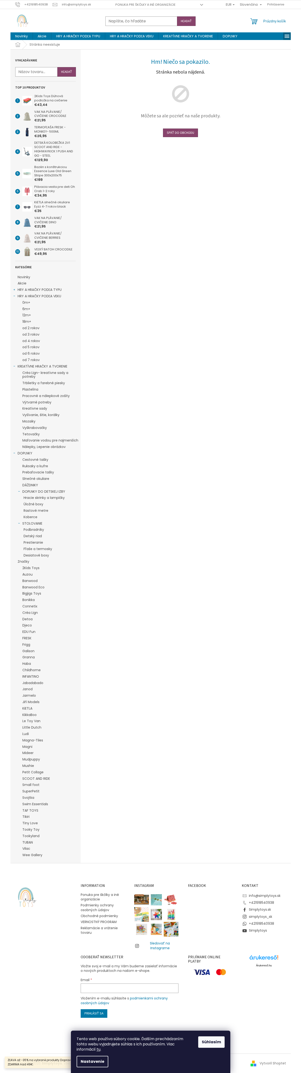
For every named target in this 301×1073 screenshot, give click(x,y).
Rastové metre (36, 510)
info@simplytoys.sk (265, 895)
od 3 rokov (30, 334)
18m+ (26, 321)
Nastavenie (92, 1061)
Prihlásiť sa (94, 1013)
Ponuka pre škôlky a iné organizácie (145, 4)
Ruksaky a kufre (35, 466)
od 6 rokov (31, 353)
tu (98, 1049)
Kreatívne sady (34, 408)
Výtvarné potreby (36, 402)
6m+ (26, 309)
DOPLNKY (25, 453)
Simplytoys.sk (260, 909)
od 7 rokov (31, 360)
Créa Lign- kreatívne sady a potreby (45, 374)
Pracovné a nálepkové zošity (46, 395)
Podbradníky (34, 529)
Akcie (22, 283)
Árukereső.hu (264, 965)
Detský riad (33, 536)
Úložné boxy (33, 504)
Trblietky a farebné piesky (43, 383)
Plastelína (30, 389)
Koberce (30, 517)
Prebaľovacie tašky (38, 472)
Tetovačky (31, 434)
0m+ (26, 302)
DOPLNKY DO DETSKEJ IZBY (43, 491)
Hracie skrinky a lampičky (44, 497)
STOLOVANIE (32, 523)
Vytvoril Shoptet (273, 1063)
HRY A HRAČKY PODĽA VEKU (39, 296)
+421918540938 (261, 902)
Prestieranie (33, 542)
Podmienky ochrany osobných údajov (97, 907)
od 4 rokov (31, 340)
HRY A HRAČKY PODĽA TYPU (40, 289)
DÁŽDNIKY (30, 485)
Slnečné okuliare (35, 478)
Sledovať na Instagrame (160, 945)
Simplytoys (258, 930)
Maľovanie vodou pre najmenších (50, 440)
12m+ (26, 315)
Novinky (24, 277)
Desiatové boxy (36, 555)
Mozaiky (28, 421)
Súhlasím (211, 1042)
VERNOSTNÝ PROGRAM (99, 921)
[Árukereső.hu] (264, 959)
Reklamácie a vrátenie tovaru (99, 930)
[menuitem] (21, 36)
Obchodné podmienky (99, 916)
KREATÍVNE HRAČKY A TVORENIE (42, 366)
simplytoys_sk (260, 916)
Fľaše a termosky (38, 548)
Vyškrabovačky (34, 427)
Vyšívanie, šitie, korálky (40, 414)
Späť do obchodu (180, 132)
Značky (23, 561)
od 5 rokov (30, 347)
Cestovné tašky (35, 459)
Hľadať (186, 21)
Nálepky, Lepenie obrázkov (44, 446)
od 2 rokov (30, 328)
